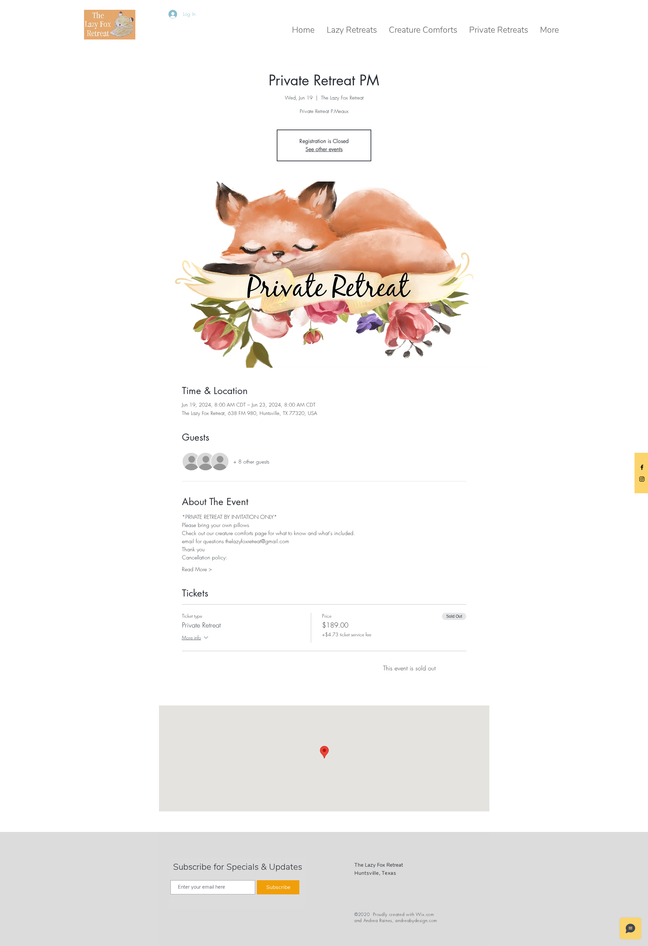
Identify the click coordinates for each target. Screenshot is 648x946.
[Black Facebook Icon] (642, 467)
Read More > (197, 569)
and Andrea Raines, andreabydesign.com (395, 920)
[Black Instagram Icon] (642, 479)
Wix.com (425, 914)
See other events (324, 149)
